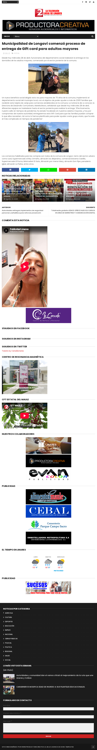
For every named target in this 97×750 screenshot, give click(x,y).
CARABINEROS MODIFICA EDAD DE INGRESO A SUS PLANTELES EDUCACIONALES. (50, 687)
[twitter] (89, 2)
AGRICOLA (9, 613)
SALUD (7, 656)
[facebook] (82, 2)
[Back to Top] (93, 747)
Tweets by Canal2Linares (13, 351)
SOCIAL (16, 53)
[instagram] (86, 2)
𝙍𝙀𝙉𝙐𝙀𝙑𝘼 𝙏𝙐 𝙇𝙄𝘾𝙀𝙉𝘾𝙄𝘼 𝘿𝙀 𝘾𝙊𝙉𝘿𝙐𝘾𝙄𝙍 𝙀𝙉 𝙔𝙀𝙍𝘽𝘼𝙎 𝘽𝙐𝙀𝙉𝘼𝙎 (79, 193)
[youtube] (93, 2)
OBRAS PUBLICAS (11, 639)
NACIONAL (9, 634)
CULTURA (8, 617)
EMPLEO (8, 630)
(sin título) (8, 670)
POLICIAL (8, 643)
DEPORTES (9, 621)
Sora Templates (67, 747)
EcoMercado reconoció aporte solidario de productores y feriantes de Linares (16, 192)
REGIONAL (8, 651)
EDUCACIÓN (9, 626)
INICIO (7, 36)
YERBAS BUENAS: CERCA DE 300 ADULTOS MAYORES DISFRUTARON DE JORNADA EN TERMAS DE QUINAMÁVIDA (48, 192)
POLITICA (8, 647)
